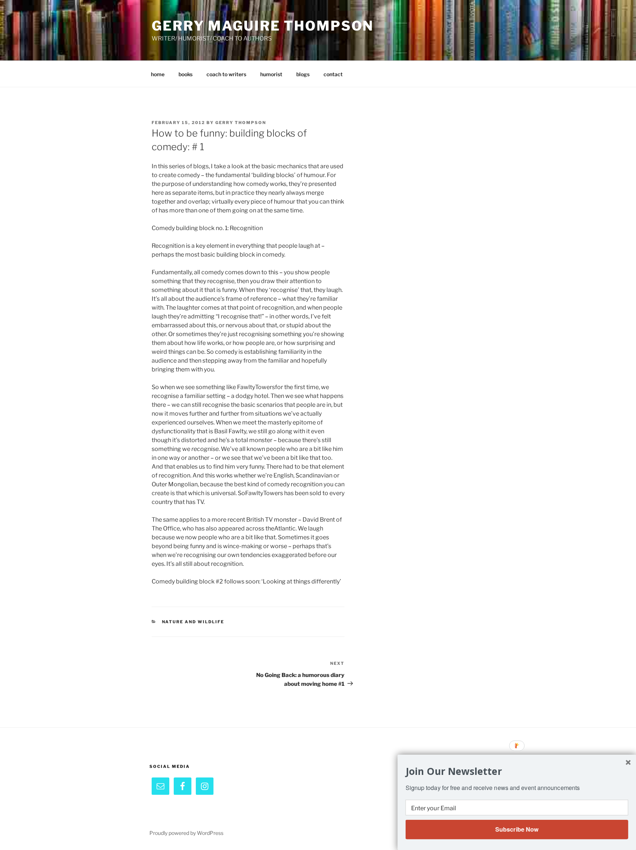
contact (333, 74)
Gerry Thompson (240, 122)
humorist (271, 74)
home (158, 74)
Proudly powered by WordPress (186, 833)
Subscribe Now (516, 829)
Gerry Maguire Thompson (263, 26)
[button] (517, 771)
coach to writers (226, 74)
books (185, 74)
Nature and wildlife (193, 621)
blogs (303, 74)
